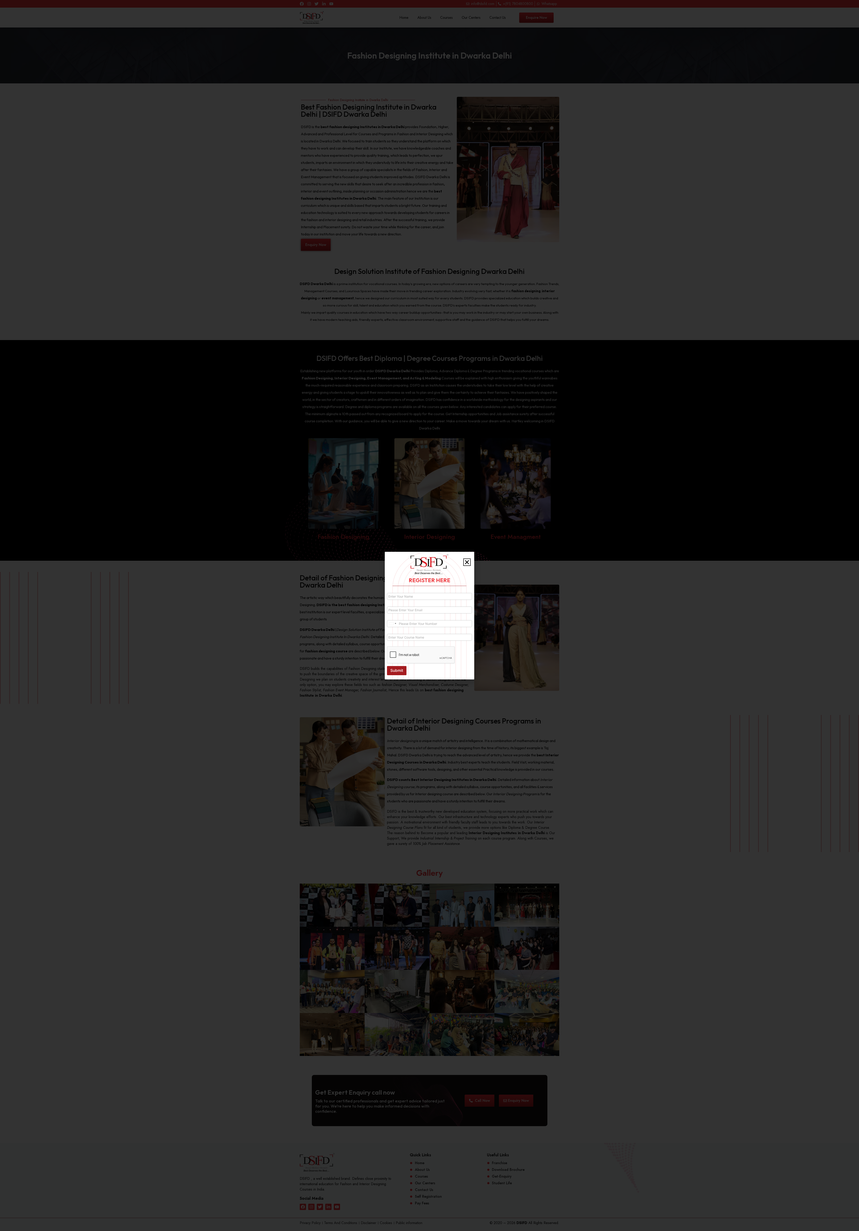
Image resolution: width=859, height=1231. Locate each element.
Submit (396, 670)
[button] (467, 562)
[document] (429, 615)
